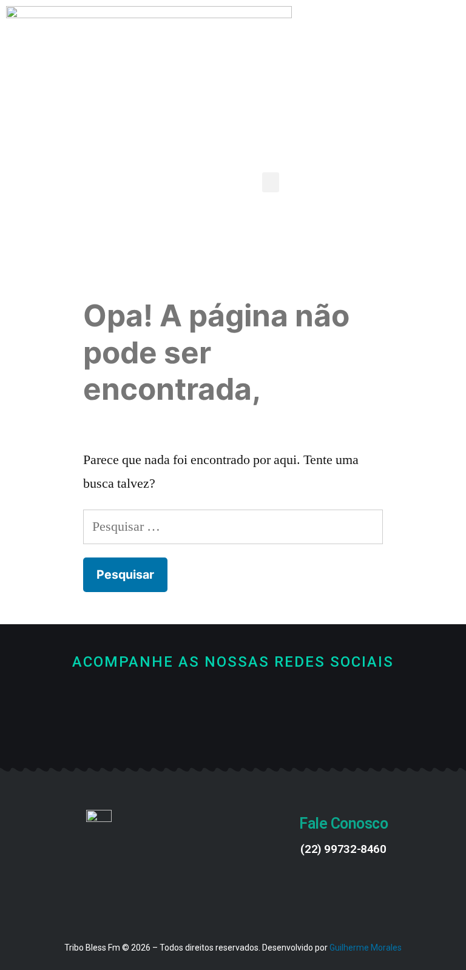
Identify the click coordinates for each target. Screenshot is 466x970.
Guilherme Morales (365, 947)
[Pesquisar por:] (233, 526)
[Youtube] (233, 729)
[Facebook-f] (192, 729)
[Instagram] (274, 729)
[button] (270, 182)
